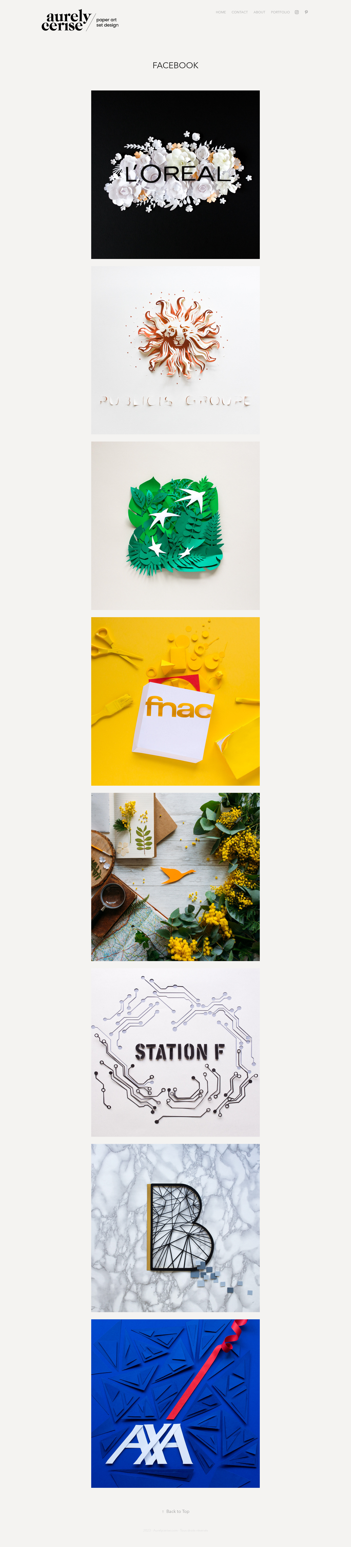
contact (240, 12)
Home (221, 12)
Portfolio (280, 12)
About (259, 12)
